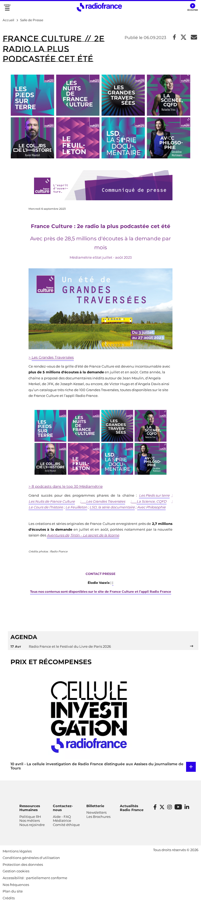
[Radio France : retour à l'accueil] (99, 7)
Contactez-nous (63, 808)
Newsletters (96, 812)
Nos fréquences (16, 885)
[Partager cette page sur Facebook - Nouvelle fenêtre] (174, 37)
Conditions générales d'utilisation (31, 858)
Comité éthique (66, 825)
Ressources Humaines (29, 808)
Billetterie (95, 806)
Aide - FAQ (62, 816)
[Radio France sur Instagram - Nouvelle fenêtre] (169, 807)
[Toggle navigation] (7, 7)
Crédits (9, 898)
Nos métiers (29, 820)
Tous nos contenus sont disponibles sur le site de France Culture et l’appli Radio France (100, 592)
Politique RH (30, 816)
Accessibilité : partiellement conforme (35, 878)
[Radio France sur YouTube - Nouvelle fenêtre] (178, 806)
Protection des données (23, 864)
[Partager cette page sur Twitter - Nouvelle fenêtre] (183, 37)
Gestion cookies (16, 871)
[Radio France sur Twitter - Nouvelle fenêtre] (162, 807)
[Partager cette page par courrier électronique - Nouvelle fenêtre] (194, 37)
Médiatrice (62, 820)
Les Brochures (98, 816)
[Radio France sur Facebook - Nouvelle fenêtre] (155, 807)
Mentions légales (17, 851)
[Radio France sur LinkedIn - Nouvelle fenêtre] (187, 807)
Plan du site (13, 891)
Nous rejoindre (32, 825)
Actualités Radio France (131, 808)
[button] (192, 7)
